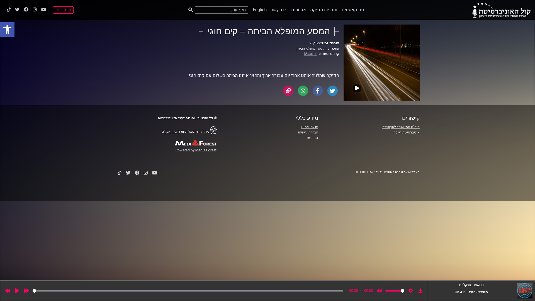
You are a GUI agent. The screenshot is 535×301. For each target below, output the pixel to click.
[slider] (188, 290)
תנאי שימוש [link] (309, 127)
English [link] (260, 9)
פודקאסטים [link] (353, 9)
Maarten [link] (310, 53)
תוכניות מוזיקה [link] (323, 9)
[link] (7, 29)
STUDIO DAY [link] (364, 172)
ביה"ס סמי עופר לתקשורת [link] (401, 127)
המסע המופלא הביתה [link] (311, 48)
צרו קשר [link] (279, 9)
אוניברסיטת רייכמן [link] (406, 132)
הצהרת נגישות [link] (308, 132)
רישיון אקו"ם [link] (171, 131)
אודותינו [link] (298, 9)
